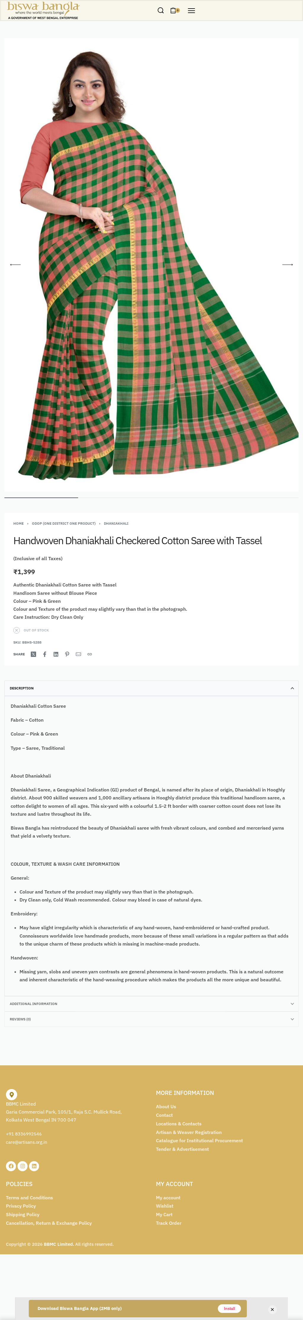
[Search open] (160, 10)
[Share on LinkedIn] (56, 654)
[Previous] (15, 264)
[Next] (287, 264)
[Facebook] (11, 1166)
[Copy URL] (89, 654)
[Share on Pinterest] (67, 654)
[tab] (151, 688)
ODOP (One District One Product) (64, 523)
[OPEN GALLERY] (151, 265)
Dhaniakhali (116, 523)
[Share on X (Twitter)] (33, 654)
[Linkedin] (34, 1166)
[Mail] (78, 654)
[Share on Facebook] (44, 654)
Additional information (33, 1003)
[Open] (191, 10)
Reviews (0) (20, 1019)
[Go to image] (41, 497)
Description (22, 688)
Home (18, 523)
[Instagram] (22, 1166)
